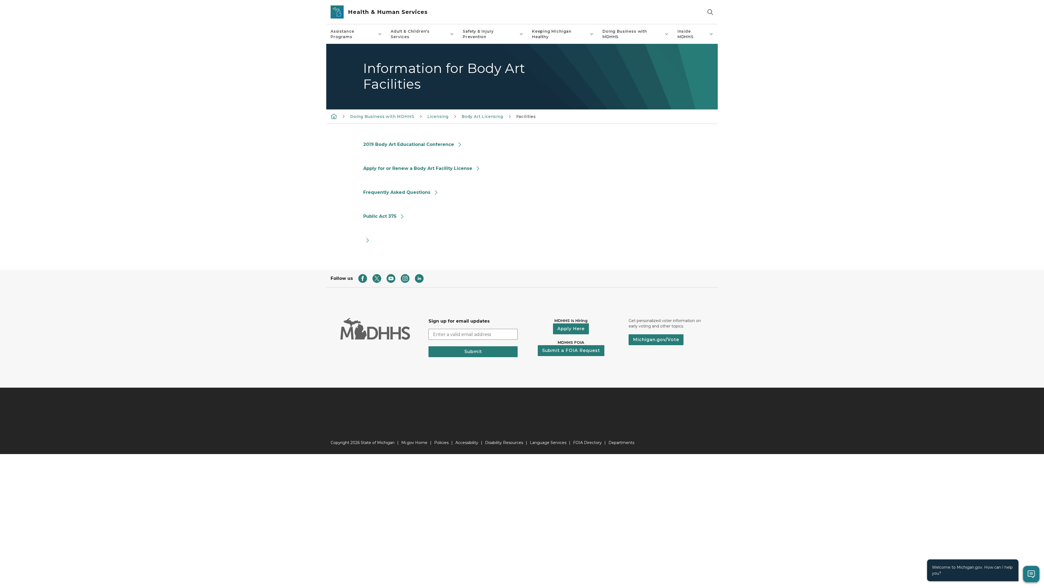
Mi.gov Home (414, 442)
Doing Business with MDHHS (624, 34)
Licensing (438, 116)
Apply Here (571, 328)
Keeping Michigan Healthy (551, 34)
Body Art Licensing (482, 116)
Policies (441, 442)
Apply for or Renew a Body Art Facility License (417, 168)
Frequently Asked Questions (396, 192)
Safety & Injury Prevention (478, 34)
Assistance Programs (342, 34)
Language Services (548, 442)
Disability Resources (504, 442)
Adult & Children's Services (410, 34)
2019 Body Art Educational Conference (408, 144)
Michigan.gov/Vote (656, 339)
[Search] (710, 12)
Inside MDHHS (686, 34)
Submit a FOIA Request (571, 350)
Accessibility (466, 442)
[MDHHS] (334, 116)
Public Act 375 (379, 216)
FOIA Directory (587, 442)
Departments (621, 442)
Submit (473, 351)
